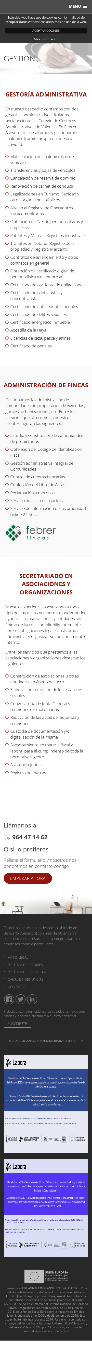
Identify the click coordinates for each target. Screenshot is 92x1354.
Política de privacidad (27, 972)
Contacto (17, 986)
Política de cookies (25, 964)
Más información (46, 39)
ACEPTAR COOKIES (46, 30)
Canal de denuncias (25, 979)
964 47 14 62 (30, 837)
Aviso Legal (18, 957)
